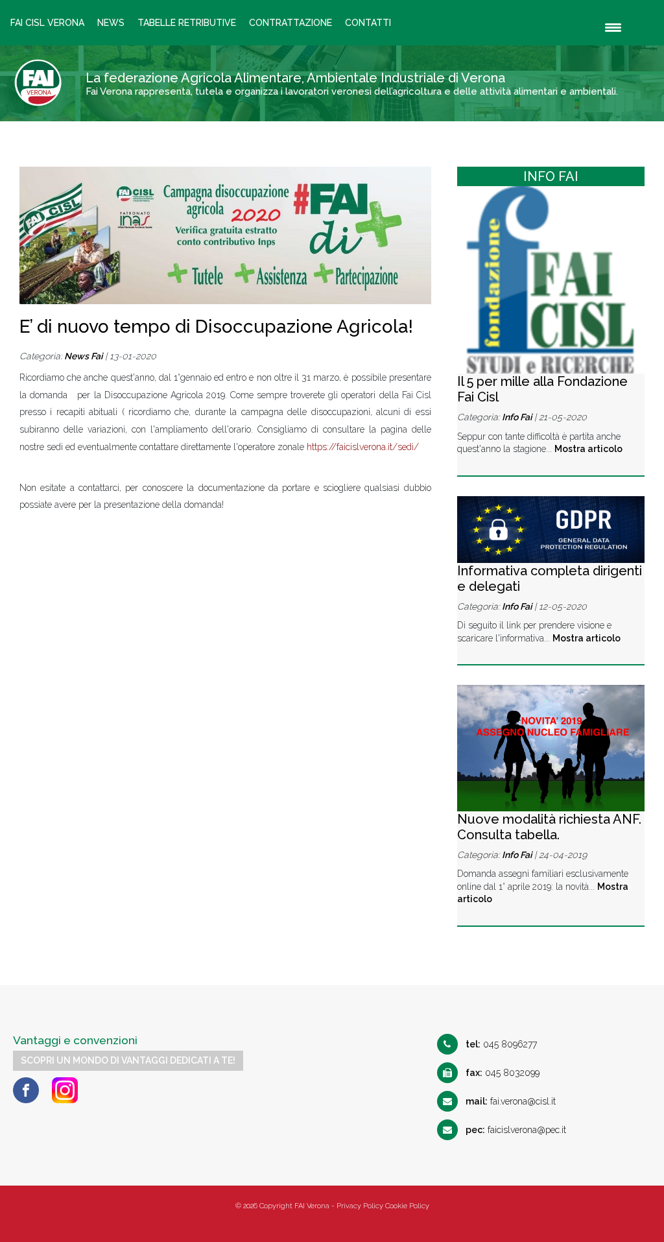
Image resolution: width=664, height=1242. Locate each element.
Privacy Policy (360, 1206)
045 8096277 (501, 1044)
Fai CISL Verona (47, 23)
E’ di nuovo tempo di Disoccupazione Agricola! (216, 326)
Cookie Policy (407, 1206)
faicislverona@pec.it (516, 1130)
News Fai (83, 356)
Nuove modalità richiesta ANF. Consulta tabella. (549, 826)
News (110, 23)
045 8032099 (503, 1073)
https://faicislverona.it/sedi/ (363, 447)
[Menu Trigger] (613, 27)
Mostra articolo (588, 449)
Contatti (368, 23)
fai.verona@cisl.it (511, 1101)
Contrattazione (290, 23)
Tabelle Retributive (186, 23)
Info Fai (517, 417)
